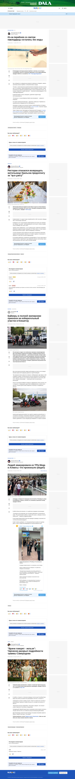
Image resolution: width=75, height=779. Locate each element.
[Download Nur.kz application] (37, 3)
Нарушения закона (20, 11)
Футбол (12, 641)
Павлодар (19, 127)
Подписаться (42, 116)
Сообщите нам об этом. (30, 122)
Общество (10, 163)
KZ (59, 8)
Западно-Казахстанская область (14, 254)
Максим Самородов (11, 727)
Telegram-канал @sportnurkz (32, 716)
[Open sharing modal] (9, 80)
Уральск (22, 254)
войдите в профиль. (40, 145)
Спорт (9, 641)
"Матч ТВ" (22, 687)
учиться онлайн (34, 106)
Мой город (28, 209)
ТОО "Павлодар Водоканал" (35, 73)
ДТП (27, 11)
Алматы (9, 605)
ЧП (25, 11)
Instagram (42, 156)
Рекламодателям (63, 772)
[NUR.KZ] (37, 8)
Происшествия (11, 11)
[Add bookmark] (9, 84)
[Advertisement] (37, 21)
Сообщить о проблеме (53, 772)
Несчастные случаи (32, 11)
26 (10, 262)
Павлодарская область (12, 127)
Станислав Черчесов (20, 727)
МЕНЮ (11, 8)
